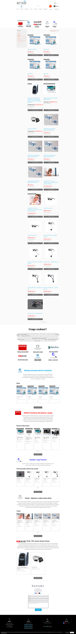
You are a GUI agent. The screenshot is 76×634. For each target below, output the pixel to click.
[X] (39, 593)
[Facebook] (35, 593)
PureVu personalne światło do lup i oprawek (21, 41)
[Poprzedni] (17, 439)
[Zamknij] (74, 632)
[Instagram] (38, 593)
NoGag (18, 37)
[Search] (38, 6)
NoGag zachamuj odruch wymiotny (38, 370)
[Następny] (58, 439)
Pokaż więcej (43, 322)
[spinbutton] (20, 445)
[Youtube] (36, 593)
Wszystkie (19, 35)
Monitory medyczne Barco (21, 36)
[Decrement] (17, 445)
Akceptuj (72, 632)
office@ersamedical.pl (38, 590)
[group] (38, 394)
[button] (50, 5)
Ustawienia (67, 632)
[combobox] (54, 31)
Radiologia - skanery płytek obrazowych (21, 39)
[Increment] (23, 445)
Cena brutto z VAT (33, 53)
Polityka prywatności (4, 632)
